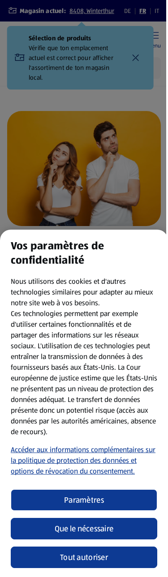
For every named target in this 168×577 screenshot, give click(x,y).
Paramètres (84, 500)
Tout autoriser (84, 557)
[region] (84, 403)
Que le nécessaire (84, 528)
